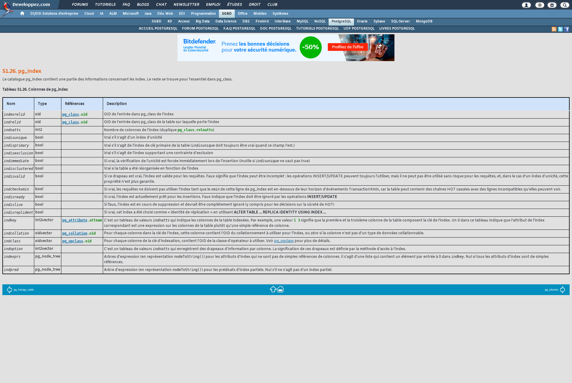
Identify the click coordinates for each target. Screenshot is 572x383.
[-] (280, 289)
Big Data (202, 21)
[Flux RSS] (554, 29)
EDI (182, 14)
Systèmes (280, 14)
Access (184, 21)
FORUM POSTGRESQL (200, 29)
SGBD (227, 14)
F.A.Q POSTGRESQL (239, 29)
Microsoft (131, 14)
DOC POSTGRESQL (275, 29)
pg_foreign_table (24, 289)
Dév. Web (165, 14)
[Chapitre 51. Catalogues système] (273, 289)
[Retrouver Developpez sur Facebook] (566, 29)
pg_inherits (551, 289)
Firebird (262, 21)
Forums (79, 4)
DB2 (246, 21)
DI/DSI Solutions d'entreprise (54, 14)
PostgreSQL (341, 21)
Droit (254, 4)
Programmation (203, 14)
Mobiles (260, 14)
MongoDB (424, 21)
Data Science (226, 21)
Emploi (212, 4)
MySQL (302, 21)
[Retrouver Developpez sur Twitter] (560, 29)
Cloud (89, 14)
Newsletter (186, 4)
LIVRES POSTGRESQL (397, 29)
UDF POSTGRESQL (358, 29)
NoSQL (320, 21)
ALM (113, 14)
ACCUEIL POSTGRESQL (158, 29)
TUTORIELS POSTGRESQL (317, 29)
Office (243, 14)
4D (169, 21)
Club (272, 4)
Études (234, 4)
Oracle (362, 21)
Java (147, 14)
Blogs (142, 4)
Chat (161, 4)
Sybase (379, 21)
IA (101, 14)
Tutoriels (105, 4)
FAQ (126, 4)
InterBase (283, 21)
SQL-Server (400, 21)
